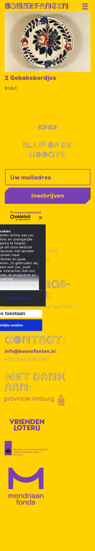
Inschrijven (47, 195)
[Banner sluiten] (40, 217)
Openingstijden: (37, 289)
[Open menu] (86, 4)
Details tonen (19, 298)
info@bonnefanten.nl (30, 351)
